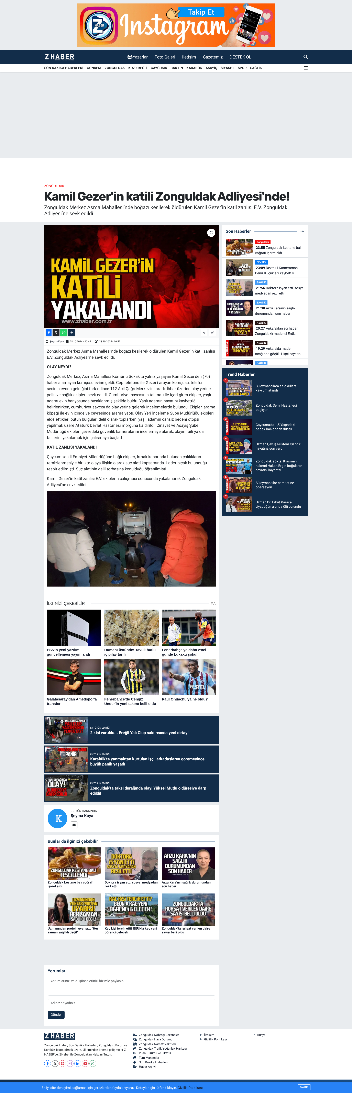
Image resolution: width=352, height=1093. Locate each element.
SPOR (242, 68)
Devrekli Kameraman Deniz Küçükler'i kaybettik (276, 270)
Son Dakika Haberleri (153, 1062)
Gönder (56, 1014)
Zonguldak (54, 186)
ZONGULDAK (115, 68)
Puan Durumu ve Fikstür (155, 1053)
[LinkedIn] (77, 1063)
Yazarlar (140, 57)
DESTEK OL (240, 57)
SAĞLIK (256, 68)
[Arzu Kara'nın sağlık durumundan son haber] (188, 863)
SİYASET (227, 68)
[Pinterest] (62, 1063)
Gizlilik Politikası (215, 1039)
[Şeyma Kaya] (57, 818)
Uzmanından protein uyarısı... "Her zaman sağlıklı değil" (73, 930)
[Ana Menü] (306, 68)
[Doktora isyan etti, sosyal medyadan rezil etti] (131, 863)
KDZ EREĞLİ (137, 68)
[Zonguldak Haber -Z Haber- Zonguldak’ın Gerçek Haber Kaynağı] (59, 57)
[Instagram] (70, 1063)
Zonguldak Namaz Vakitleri (157, 1044)
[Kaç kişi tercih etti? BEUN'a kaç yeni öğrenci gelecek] (131, 909)
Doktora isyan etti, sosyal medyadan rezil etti (279, 290)
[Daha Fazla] (71, 332)
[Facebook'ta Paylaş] (49, 332)
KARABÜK (194, 68)
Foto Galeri (165, 57)
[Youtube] (85, 1063)
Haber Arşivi (147, 1067)
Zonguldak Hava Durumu (155, 1039)
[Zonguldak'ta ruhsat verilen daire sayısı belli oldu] (188, 909)
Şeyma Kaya (57, 341)
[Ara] (306, 57)
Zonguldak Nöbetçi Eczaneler (159, 1035)
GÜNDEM (94, 68)
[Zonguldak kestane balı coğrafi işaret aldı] (74, 863)
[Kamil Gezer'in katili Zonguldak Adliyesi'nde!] (131, 276)
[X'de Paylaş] (56, 332)
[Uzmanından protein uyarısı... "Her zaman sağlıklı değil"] (74, 909)
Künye (261, 1035)
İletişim (189, 57)
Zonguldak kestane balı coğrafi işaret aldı (278, 250)
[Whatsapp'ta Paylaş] (63, 332)
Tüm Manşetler (149, 1058)
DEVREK (261, 262)
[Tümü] (302, 231)
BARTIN (176, 68)
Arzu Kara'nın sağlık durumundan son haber (275, 310)
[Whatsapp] (92, 1063)
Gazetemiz (213, 57)
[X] (55, 1063)
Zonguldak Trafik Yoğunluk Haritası (163, 1048)
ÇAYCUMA (159, 68)
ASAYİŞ (211, 68)
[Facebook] (47, 1063)
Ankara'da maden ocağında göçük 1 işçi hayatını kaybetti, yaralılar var (278, 351)
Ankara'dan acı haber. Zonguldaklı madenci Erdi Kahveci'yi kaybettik (276, 331)
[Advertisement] (176, 126)
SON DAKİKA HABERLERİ (63, 68)
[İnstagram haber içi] (176, 25)
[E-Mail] (74, 825)
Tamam (304, 1087)
